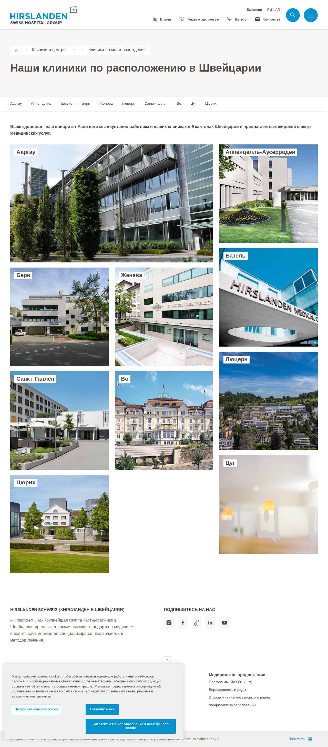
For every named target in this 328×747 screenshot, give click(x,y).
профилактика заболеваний (232, 705)
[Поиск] (293, 15)
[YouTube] (224, 622)
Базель (67, 103)
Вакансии (254, 10)
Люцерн (128, 103)
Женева (106, 103)
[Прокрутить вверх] (167, 660)
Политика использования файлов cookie (189, 739)
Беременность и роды (227, 690)
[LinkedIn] (210, 622)
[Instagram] (169, 622)
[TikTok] (196, 622)
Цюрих (211, 103)
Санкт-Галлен (156, 103)
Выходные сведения (116, 739)
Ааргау (16, 103)
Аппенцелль (41, 103)
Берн (86, 103)
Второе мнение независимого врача (239, 697)
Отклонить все (102, 709)
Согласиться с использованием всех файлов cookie (131, 726)
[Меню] (311, 15)
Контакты (297, 739)
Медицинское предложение (237, 675)
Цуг (193, 103)
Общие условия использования (75, 739)
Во (179, 103)
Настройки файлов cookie (36, 709)
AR (277, 10)
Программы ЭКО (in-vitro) (230, 682)
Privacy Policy (145, 739)
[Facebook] (183, 622)
